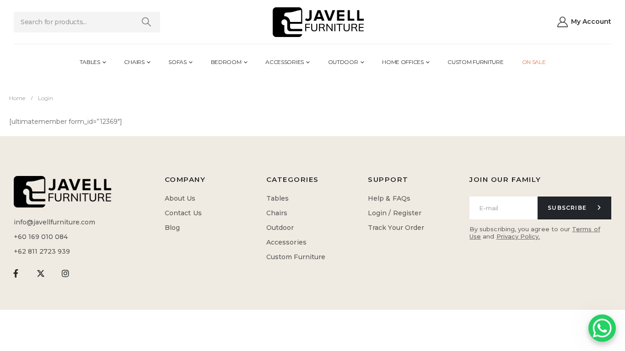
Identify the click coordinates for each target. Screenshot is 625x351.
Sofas (177, 61)
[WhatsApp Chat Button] (602, 328)
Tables (90, 61)
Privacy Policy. (518, 236)
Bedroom (226, 61)
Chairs (134, 61)
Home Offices (402, 61)
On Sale (534, 61)
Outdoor (343, 61)
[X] (40, 273)
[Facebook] (15, 273)
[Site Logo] (318, 22)
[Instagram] (65, 273)
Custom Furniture (475, 61)
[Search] (146, 22)
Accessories (284, 61)
